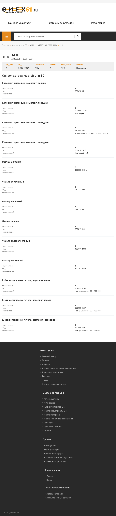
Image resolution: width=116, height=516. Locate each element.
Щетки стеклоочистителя (54, 384)
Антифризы (49, 403)
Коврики (46, 364)
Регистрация (98, 23)
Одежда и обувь (52, 449)
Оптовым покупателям (61, 23)
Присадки (48, 423)
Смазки (47, 430)
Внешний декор (49, 356)
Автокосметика (51, 399)
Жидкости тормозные (54, 407)
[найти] (78, 36)
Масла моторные (52, 415)
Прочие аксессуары (53, 453)
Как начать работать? (19, 23)
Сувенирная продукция (55, 461)
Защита (45, 360)
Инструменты (50, 445)
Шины (49, 480)
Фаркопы (46, 376)
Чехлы (45, 380)
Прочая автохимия (53, 427)
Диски (50, 476)
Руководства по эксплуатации (58, 457)
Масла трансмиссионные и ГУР (59, 419)
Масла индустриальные (55, 411)
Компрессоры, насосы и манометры (59, 368)
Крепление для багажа (52, 372)
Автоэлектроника (55, 494)
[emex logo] (21, 10)
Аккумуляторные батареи (59, 498)
